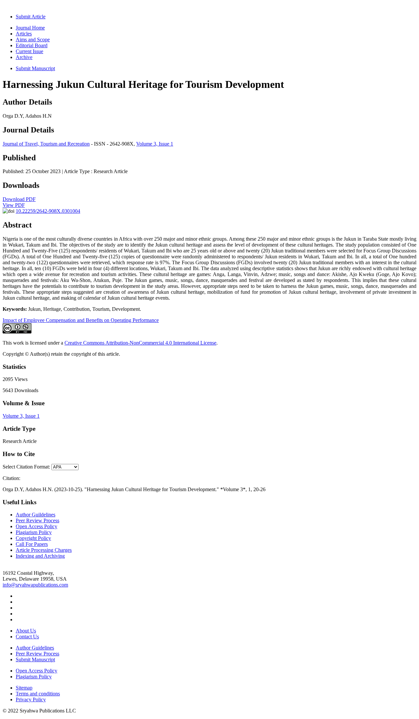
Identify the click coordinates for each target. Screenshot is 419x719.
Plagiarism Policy (34, 532)
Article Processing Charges (44, 550)
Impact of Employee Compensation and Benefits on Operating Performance (81, 320)
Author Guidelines (35, 647)
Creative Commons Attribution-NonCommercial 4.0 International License (140, 343)
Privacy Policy (31, 699)
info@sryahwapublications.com (35, 585)
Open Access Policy (36, 526)
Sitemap (24, 687)
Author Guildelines (35, 514)
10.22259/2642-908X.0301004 (48, 211)
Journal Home (30, 27)
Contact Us (27, 636)
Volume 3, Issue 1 (154, 144)
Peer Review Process (37, 520)
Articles (24, 33)
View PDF (14, 205)
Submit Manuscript (35, 68)
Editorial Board (31, 45)
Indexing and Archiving (40, 556)
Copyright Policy (33, 538)
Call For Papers (32, 544)
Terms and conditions (38, 693)
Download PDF (19, 199)
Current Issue (29, 51)
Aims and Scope (33, 39)
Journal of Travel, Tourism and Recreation (46, 144)
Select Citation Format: (26, 466)
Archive (24, 57)
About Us (26, 630)
